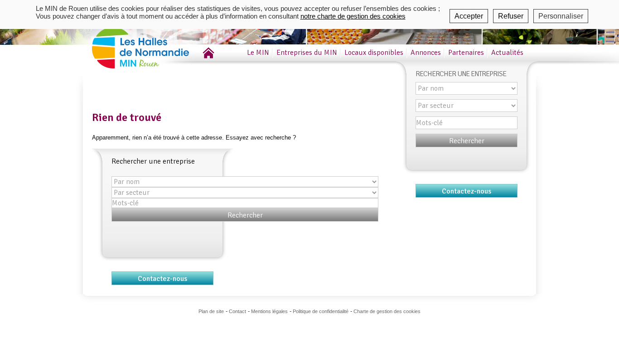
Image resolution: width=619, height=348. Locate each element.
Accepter (469, 16)
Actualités (507, 52)
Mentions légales (269, 311)
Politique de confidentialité (320, 311)
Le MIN (258, 52)
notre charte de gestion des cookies (353, 16)
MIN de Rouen (153, 45)
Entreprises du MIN (306, 52)
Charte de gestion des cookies (387, 311)
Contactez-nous (162, 278)
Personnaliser (560, 16)
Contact (237, 311)
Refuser (510, 16)
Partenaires (466, 52)
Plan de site (211, 311)
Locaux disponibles (373, 52)
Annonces (426, 52)
